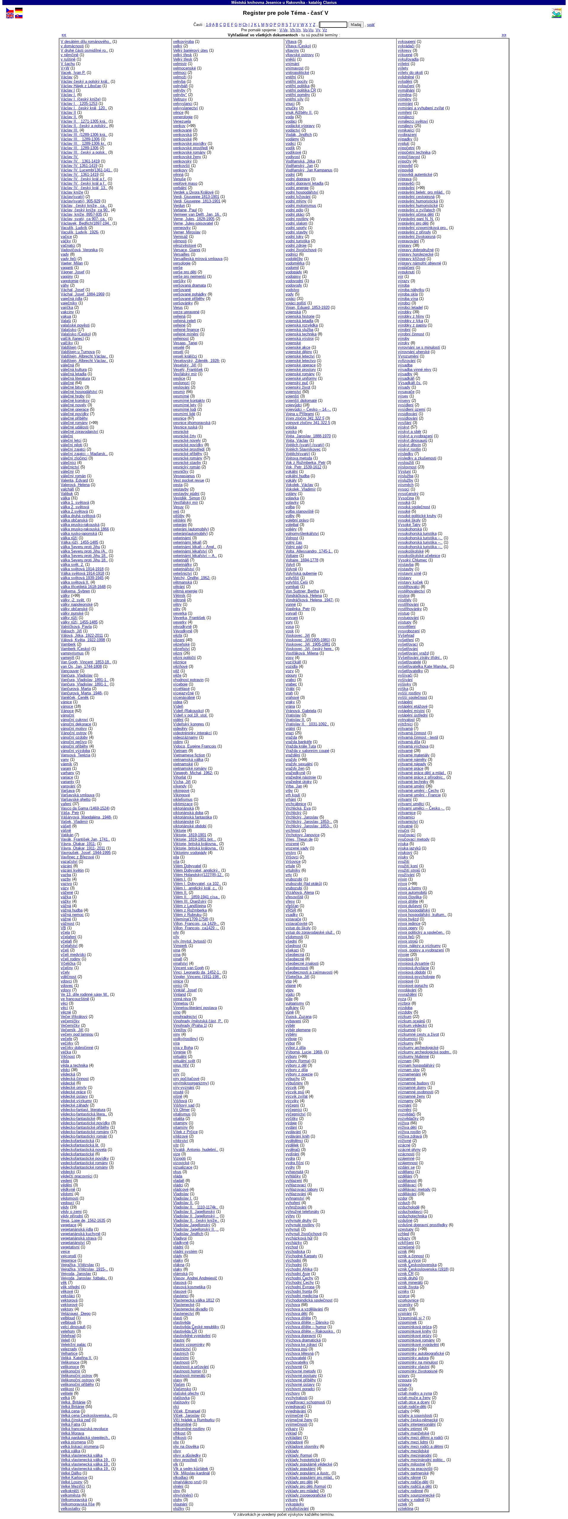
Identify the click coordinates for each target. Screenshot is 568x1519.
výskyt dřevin (409, 445)
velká (65, 1397)
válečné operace (75, 409)
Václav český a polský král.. (85, 81)
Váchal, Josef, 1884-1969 (82, 294)
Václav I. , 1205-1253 (79, 103)
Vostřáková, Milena (301, 653)
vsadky (291, 914)
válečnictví (70, 467)
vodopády (293, 272)
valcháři (67, 489)
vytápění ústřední (413, 715)
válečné (67, 383)
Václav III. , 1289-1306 (80, 139)
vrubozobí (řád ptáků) (303, 883)
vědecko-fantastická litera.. (84, 1114)
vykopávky (294, 1504)
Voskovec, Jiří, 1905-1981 (307, 644)
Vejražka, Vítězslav (77, 1265)
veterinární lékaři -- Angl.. (194, 547)
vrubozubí (293, 888)
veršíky (179, 281)
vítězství (180, 1140)
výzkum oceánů (411, 1021)
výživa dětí (407, 1127)
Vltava (290, 41)
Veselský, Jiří (184, 365)
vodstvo (292, 289)
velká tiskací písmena (80, 1446)
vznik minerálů (410, 1282)
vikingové (181, 790)
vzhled (403, 1234)
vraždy (291, 759)
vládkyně (180, 1242)
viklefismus (183, 799)
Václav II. (69, 117)
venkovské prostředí (190, 148)
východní (293, 1260)
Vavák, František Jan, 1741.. (85, 839)
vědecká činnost (75, 1078)
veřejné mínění (186, 334)
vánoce (67, 706)
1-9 (208, 24)
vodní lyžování (298, 196)
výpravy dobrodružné (416, 250)
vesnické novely (187, 440)
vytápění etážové (412, 706)
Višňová (180, 1101)
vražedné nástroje (300, 777)
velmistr (180, 63)
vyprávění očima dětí (416, 214)
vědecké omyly (74, 1087)
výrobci (404, 303)
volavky (292, 502)
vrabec (291, 684)
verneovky (182, 227)
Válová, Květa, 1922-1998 (83, 640)
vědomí (67, 1194)
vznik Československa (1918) (423, 1269)
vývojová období (412, 972)
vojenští (292, 396)
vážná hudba (72, 910)
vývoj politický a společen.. (421, 932)
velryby (179, 90)
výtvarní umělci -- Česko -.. (421, 808)
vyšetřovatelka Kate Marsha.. (423, 666)
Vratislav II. (295, 719)
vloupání (180, 1504)
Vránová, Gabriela (300, 711)
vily (176, 932)
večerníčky (70, 1021)
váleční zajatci (73, 449)
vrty (288, 875)
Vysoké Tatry (409, 524)
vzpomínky (407, 1349)
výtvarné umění (411, 786)
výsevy (404, 400)
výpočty (405, 161)
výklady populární (300, 1468)
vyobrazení (407, 134)
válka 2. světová (75, 507)
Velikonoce (70, 1362)
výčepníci (293, 1109)
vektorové (69, 1304)
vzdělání (405, 1176)
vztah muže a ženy (414, 1397)
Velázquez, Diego (76, 1313)
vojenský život (297, 387)
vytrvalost (406, 719)
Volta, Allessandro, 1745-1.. (309, 551)
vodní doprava (297, 179)
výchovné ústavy (300, 1384)
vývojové (405, 981)
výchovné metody (300, 1371)
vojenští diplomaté (301, 400)
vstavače (293, 919)
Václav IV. (69, 157)
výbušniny (294, 1083)
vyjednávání (295, 1411)
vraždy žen (294, 768)
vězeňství (181, 648)
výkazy (291, 1429)
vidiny (178, 742)
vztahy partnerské (413, 1473)
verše (178, 267)
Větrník (179, 595)
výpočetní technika (414, 152)
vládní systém (185, 1251)
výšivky (404, 684)
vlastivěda (182, 1322)
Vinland (179, 994)
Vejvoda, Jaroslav (76, 1273)
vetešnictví (182, 573)
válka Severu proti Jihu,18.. (84, 560)
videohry (180, 728)
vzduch (404, 1202)
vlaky (177, 1269)
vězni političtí (184, 657)
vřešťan (291, 906)
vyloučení (406, 86)
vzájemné (406, 1158)
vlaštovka (181, 1397)
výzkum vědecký (412, 1025)
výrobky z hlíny (411, 316)
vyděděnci (294, 1140)
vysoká (404, 502)
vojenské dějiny (298, 352)
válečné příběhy (74, 418)
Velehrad (68, 1335)
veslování (181, 387)
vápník (66, 764)
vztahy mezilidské (413, 1451)
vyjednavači (295, 1406)
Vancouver (70, 671)
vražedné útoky (298, 781)
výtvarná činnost (412, 733)
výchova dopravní (300, 1335)
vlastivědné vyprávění (192, 1335)
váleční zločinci (74, 458)
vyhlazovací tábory (301, 1189)
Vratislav (293, 715)
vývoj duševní (410, 906)
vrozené (292, 843)
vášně (66, 830)
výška (403, 688)
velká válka (70, 1451)
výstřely (405, 600)
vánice (66, 702)
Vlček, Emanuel (186, 1411)
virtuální (180, 1056)
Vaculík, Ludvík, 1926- (80, 232)
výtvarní (405, 799)
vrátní (290, 728)
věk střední (70, 1287)
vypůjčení (406, 267)
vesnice (179, 418)
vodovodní (294, 281)
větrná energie (185, 591)
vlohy (177, 1499)
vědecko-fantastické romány (85, 1132)
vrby (289, 790)
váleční (67, 436)
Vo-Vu (308, 30)
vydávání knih (297, 1136)
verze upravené (186, 312)
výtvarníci (406, 817)
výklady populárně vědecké (308, 1464)
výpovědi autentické (415, 174)
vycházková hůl (298, 1238)
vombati (292, 586)
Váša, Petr (70, 812)
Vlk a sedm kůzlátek (190, 1468)
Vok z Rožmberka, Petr (305, 462)
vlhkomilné (182, 1424)
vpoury (291, 675)
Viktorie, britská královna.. (195, 843)
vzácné (404, 1145)
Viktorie (179, 830)
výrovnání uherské (414, 352)
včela (65, 932)
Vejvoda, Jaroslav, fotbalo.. (84, 1278)
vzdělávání (407, 1194)
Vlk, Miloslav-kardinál (191, 1473)
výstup (403, 613)
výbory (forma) (297, 1061)
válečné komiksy (75, 400)
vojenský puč (296, 383)
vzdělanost (407, 1180)
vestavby (181, 489)
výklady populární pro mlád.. (309, 1477)
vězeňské (181, 644)
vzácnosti (406, 1154)
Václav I (68, 90)
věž (176, 671)
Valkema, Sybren (75, 591)
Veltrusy (180, 99)
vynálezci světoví (413, 121)
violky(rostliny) (185, 1039)
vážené (67, 892)
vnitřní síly (294, 99)
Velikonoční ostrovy (77, 1380)
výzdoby (405, 1012)
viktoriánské (183, 821)
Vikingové (181, 795)
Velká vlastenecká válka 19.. (85, 1460)
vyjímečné (294, 1415)
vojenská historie (299, 316)
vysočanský (408, 493)
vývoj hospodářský (414, 910)
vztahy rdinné (409, 1477)
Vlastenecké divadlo (190, 1309)
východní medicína (301, 1296)
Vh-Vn (295, 30)
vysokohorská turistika (417, 533)
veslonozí (181, 383)
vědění (66, 1185)
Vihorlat (179, 777)
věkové (67, 1291)
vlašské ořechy (186, 1393)
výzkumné (407, 1030)
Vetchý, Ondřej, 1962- (191, 578)
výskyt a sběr (409, 431)
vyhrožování (295, 1207)
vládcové (180, 1189)
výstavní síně (409, 573)
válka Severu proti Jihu (80, 547)
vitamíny (180, 1127)
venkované (182, 130)
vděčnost (68, 976)
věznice (179, 662)
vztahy (403, 1411)
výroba (403, 285)
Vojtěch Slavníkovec (303, 449)
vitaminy (180, 1123)
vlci (176, 1406)
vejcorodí (68, 1256)
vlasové (179, 1291)
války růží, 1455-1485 (79, 622)
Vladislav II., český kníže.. (196, 1220)
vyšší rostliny (409, 693)
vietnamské (183, 764)
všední (291, 941)
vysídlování (408, 418)
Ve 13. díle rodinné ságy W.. (85, 994)
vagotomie (69, 281)
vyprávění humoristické (418, 205)
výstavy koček (410, 582)
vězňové (180, 666)
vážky (66, 901)
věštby (179, 516)
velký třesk (182, 55)
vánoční (67, 715)
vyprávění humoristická (418, 201)
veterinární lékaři (187, 542)
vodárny (292, 139)
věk (64, 1282)
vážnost (67, 923)
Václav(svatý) (72, 196)
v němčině (69, 55)
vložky (178, 1508)
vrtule (290, 866)
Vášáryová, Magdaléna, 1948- (86, 817)
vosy (289, 657)
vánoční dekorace (76, 724)
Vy (318, 30)
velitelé (67, 1393)
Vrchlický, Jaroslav (301, 817)
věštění (179, 520)
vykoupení (407, 41)
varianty (67, 781)
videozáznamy (185, 737)
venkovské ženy (187, 157)
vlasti (177, 1318)
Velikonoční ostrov (76, 1375)
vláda (177, 1176)
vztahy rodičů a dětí (415, 1486)
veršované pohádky (189, 294)
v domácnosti (72, 46)
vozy (289, 671)
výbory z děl (295, 1065)
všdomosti (294, 937)
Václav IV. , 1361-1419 (80, 161)
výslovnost (407, 467)
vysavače (406, 391)
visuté (178, 1092)
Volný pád (293, 547)
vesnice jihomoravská (191, 422)
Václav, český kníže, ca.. (84, 205)
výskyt (403, 427)
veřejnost (181, 338)
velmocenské (184, 68)
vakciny (67, 312)
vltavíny (292, 50)
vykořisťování (297, 1508)
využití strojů (409, 870)
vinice (178, 981)
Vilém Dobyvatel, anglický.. (196, 870)
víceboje (180, 684)
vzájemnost (408, 1163)
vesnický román (186, 467)
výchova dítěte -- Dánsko (307, 1322)
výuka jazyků (409, 848)
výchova (292, 1304)
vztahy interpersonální (417, 1424)
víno (176, 1012)
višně (177, 1096)
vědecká (68, 1074)
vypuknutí (406, 272)
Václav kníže (72, 192)
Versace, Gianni (186, 250)
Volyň (290, 564)
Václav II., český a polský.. (84, 126)
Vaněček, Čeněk (75, 697)
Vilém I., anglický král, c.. (195, 888)
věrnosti (180, 241)
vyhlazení (293, 1180)
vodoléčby (294, 258)
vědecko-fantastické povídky (85, 1123)
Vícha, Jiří (182, 781)
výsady (404, 387)
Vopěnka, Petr (297, 609)
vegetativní (70, 1247)
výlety (403, 68)
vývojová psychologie (416, 976)
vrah (289, 693)
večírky (67, 1043)
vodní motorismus (300, 205)
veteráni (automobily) (191, 529)
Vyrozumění (408, 356)
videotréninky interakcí (192, 733)
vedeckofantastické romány (84, 1163)
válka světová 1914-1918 (82, 569)
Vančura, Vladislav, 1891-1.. (85, 680)
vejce (65, 1251)
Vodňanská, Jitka (300, 161)
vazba (66, 875)
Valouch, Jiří (71, 631)
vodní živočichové (301, 250)
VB (63, 928)
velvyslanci (182, 103)
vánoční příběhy (74, 746)
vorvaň (291, 613)
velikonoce (70, 1366)
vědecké (68, 1083)
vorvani (291, 617)
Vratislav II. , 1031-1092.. (307, 724)
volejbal (291, 524)
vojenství (293, 391)
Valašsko (68, 329)
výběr (290, 1025)
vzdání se (406, 1167)
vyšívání (405, 680)
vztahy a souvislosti (415, 1415)
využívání (406, 875)
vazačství (69, 861)
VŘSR (290, 910)
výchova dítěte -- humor (305, 1327)
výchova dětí (296, 1313)
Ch (245, 24)
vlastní (179, 1340)
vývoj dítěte (408, 901)
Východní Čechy (299, 1282)
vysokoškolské (411, 551)
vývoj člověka (410, 897)
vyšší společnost (412, 697)
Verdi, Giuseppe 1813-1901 (196, 196)
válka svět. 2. (72, 564)
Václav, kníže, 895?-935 (81, 214)
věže (177, 675)
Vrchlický (293, 812)
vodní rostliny (297, 219)
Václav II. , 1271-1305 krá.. (84, 121)
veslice (179, 378)
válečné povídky (75, 414)
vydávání (293, 1132)
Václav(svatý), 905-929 (80, 201)
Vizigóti (179, 1158)
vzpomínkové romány (416, 1340)
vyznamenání (409, 1074)
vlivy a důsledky (187, 1455)
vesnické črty (184, 436)
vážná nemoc (72, 914)
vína (176, 954)
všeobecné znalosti (302, 963)
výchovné (293, 1366)
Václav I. (68, 94)
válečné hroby (73, 396)
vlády (177, 1256)
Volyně (291, 569)
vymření (405, 112)
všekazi (292, 950)
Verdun (179, 205)
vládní (178, 1247)
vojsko (291, 431)
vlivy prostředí (185, 1460)
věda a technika (74, 1065)
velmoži (179, 77)
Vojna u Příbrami (299, 414)
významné (407, 1078)
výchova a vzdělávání (304, 1309)
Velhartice (69, 1353)
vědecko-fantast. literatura (83, 1109)
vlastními (181, 1358)
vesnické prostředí (189, 449)
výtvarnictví (408, 821)
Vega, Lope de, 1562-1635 (83, 1220)
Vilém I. (179, 879)
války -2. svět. (73, 600)
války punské (72, 613)
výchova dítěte (298, 1318)
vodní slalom (296, 223)
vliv (176, 1442)
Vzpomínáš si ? (411, 1318)
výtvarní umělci (411, 804)
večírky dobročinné (77, 1047)
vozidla (291, 666)
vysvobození (409, 631)
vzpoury (405, 1384)
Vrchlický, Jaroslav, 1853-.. (308, 821)
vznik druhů (408, 1278)
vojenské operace (300, 365)
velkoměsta (70, 1495)
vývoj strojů (408, 941)
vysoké (404, 511)
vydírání (292, 1154)
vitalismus (182, 1114)
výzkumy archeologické (418, 1047)
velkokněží (70, 1491)
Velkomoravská (74, 1499)
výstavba (406, 564)
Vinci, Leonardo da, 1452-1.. (197, 972)
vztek (402, 1504)
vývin (402, 879)
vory (289, 622)
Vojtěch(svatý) (297, 453)
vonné (290, 604)
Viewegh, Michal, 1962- (193, 773)
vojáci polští (295, 303)
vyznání (405, 1105)
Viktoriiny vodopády (190, 852)
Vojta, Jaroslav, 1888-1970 (308, 436)
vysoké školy (409, 520)
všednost (293, 945)
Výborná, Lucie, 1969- (304, 1052)
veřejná (179, 316)
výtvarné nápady (412, 764)
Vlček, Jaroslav (186, 1415)
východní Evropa (299, 1287)
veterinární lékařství (190, 551)
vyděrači (292, 1149)
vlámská (180, 1273)
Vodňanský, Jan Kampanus (309, 170)
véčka (66, 1052)
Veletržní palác (73, 1344)
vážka (66, 897)
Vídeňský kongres (188, 724)
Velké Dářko (71, 1473)
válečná (67, 365)
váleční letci (71, 440)
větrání (179, 586)
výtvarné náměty (412, 759)
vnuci (290, 103)
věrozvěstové (184, 245)
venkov (179, 126)
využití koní (408, 866)
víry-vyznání (183, 1087)
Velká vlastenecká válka (81, 1455)
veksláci (68, 1296)
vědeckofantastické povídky (85, 1158)
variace (67, 777)
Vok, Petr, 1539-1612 (303, 467)
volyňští (292, 578)
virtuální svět (184, 1061)
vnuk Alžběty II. (299, 112)
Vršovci (291, 857)
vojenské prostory (300, 369)
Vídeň (178, 706)
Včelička (68, 963)
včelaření (68, 937)
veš (176, 511)
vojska (291, 427)
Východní (293, 1265)
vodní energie (297, 188)
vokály (291, 480)
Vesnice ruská (185, 427)
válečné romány (74, 422)
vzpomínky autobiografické (421, 1353)
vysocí (403, 489)
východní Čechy (299, 1278)
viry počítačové (186, 1078)
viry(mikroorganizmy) (191, 1083)
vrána (290, 706)
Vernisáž (180, 236)
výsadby (405, 374)
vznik (402, 1251)
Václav (66, 77)
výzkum (405, 1016)
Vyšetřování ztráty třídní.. (420, 657)
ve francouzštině (75, 999)
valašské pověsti (75, 325)
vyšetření (406, 640)
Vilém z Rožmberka (190, 910)
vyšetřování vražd (413, 653)
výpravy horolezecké (415, 254)
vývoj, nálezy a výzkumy (419, 945)
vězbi (177, 635)
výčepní (292, 1105)
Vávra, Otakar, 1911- (78, 843)
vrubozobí (293, 879)
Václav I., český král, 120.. (84, 108)
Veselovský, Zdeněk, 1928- (196, 360)
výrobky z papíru (412, 325)
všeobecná (294, 954)
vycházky (293, 1242)
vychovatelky (296, 1362)
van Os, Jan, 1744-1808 (81, 666)
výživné (404, 1140)
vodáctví (292, 130)
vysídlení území (411, 409)
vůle (289, 999)
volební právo (297, 520)
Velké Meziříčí (73, 1486)
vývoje (403, 954)
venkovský (182, 161)
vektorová (69, 1300)
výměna (405, 94)
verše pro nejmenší (189, 276)
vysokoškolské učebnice (419, 555)
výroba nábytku (411, 289)
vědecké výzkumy (76, 1101)
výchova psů (296, 1349)
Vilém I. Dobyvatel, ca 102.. (197, 883)
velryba (179, 81)
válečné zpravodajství (79, 431)
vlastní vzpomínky (189, 1344)
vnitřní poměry (297, 94)
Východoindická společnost (309, 1300)
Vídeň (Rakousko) (188, 711)
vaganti (67, 267)
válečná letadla (73, 374)
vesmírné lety (184, 405)
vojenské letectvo (300, 360)
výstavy (405, 578)
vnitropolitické (297, 72)
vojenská (293, 312)
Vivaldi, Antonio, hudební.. (195, 1149)
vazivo (66, 883)
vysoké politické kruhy (417, 516)
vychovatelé (295, 1358)
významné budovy (413, 1083)
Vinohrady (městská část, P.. (198, 1021)
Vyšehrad (406, 635)
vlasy (177, 1380)
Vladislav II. (183, 1202)
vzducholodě (408, 1207)
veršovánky (183, 303)
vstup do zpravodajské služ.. (310, 932)
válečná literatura (75, 378)
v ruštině (68, 59)
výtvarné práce (410, 768)
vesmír (179, 391)
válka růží (69, 538)
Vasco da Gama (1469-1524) (85, 808)
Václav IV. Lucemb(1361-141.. (86, 170)
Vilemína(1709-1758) (190, 919)
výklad (291, 1433)
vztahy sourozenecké (416, 1495)
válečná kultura (74, 369)
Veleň (65, 1340)
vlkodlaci (180, 1477)
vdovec (67, 985)
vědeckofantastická (77, 1140)
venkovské (182, 139)
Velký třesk (182, 59)
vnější (290, 59)
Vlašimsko (182, 1389)
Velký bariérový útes (190, 50)
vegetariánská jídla (77, 1229)
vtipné (290, 985)
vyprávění (406, 188)
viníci (177, 985)
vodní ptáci (294, 214)
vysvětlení (407, 626)
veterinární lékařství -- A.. (195, 555)
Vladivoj (180, 1238)
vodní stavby (296, 232)
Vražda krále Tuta (300, 746)
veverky (180, 622)
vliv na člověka (186, 1446)
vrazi (289, 733)
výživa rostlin (409, 1132)
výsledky (405, 453)
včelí (65, 950)
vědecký (68, 1171)
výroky (403, 343)
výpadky (405, 139)
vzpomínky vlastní (414, 1366)
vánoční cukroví (74, 719)
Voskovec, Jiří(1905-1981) (307, 640)
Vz (324, 30)
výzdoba (405, 1007)
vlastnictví (182, 1349)
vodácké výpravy (300, 126)
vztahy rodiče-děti (413, 1482)
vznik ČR (406, 1273)
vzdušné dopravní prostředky (423, 1225)
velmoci (179, 72)
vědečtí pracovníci (76, 1176)
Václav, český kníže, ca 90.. (85, 210)
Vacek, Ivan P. (73, 72)
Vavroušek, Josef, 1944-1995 (86, 852)
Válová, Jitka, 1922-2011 (82, 635)
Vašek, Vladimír (74, 821)
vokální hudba (297, 476)
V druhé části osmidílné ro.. (84, 50)
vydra (290, 1158)
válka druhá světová (78, 516)
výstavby (406, 569)
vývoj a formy (409, 888)
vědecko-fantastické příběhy (85, 1127)
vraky (290, 702)
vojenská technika (301, 334)
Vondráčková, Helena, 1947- (309, 600)
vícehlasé (181, 688)
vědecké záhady (75, 1105)
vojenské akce (297, 347)
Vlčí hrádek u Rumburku (193, 1420)
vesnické (180, 431)
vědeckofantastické (77, 1154)
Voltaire (291, 555)
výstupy (405, 622)
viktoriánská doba (188, 812)
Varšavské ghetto (76, 799)
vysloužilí (406, 462)
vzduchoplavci (410, 1211)
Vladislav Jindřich (188, 1234)
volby (290, 516)
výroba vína (408, 298)
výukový (405, 852)
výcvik (291, 1087)
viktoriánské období (189, 826)
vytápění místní (411, 711)
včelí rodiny (70, 959)
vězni (177, 653)
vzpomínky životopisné (418, 1371)
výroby (403, 338)
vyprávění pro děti (413, 223)
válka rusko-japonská (79, 533)
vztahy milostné (411, 1464)
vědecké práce (73, 1092)
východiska (295, 1251)
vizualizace (182, 1167)
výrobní (404, 329)
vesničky (180, 471)
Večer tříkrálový (74, 1016)
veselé (178, 347)
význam (405, 1061)
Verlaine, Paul (185, 210)
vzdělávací (407, 1185)
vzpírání (405, 1313)
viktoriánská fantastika (192, 817)
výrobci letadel (410, 307)
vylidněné (406, 77)
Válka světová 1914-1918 (82, 573)
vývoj (402, 883)
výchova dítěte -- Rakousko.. (310, 1331)
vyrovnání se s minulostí (419, 347)
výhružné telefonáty (302, 1211)
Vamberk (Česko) (75, 648)
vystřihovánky (410, 609)
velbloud (68, 1318)
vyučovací (407, 835)
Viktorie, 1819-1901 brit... (194, 839)
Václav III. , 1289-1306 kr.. (83, 143)
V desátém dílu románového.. (86, 41)
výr (400, 276)
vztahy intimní (410, 1429)
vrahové (292, 697)
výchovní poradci (300, 1389)
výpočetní (406, 148)
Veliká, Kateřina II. (76, 1358)
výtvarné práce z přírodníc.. (421, 777)
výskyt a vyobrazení (415, 436)
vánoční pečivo (74, 742)
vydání (291, 1127)
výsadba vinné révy (414, 369)
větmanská (182, 582)
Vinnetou (180, 1003)
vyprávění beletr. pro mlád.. (421, 192)
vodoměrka (294, 263)
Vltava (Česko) (298, 46)
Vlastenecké (183, 1304)
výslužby (405, 480)
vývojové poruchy (413, 985)
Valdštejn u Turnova (78, 352)
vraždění (292, 755)
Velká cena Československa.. (86, 1415)
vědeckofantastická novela (83, 1149)
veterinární (182, 538)
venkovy (180, 170)
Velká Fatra (70, 1424)
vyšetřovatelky (410, 671)
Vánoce (67, 711)
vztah (402, 1389)
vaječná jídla (71, 298)
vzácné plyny (409, 1149)
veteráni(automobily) (190, 533)
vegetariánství (73, 1242)
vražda (291, 737)
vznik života (408, 1287)
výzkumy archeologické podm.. (424, 1052)
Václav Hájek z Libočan (81, 86)
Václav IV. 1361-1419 (79, 165)
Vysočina (406, 498)
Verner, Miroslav (187, 232)
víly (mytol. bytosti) (189, 941)
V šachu (68, 63)
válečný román (73, 476)
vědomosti (69, 1198)
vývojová (405, 959)
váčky (66, 241)
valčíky (67, 343)
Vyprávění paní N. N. (416, 219)
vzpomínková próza (415, 1327)
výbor (290, 1043)
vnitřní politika (297, 86)
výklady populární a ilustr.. (307, 1473)
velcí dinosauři (73, 1327)
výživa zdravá (410, 1136)
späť (371, 24)
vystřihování (408, 604)
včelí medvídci (73, 954)
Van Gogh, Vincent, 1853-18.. (86, 662)
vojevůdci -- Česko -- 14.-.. (308, 409)
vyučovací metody (414, 839)
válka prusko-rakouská (80, 524)
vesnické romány (187, 458)
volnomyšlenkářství (302, 533)
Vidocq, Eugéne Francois (194, 746)
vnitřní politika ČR (300, 90)
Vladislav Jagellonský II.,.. (196, 1229)
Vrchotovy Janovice (302, 835)
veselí (178, 352)
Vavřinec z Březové (77, 857)
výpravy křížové (411, 258)
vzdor (402, 1198)
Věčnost (68, 1056)
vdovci (66, 981)
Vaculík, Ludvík (74, 227)
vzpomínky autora (413, 1358)
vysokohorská (410, 529)
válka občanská (74, 520)
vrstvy (290, 852)
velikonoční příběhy (77, 1384)
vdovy (66, 990)
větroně (179, 600)
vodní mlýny (295, 201)
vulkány (292, 1007)
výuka (403, 843)
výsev (403, 396)
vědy (65, 1207)
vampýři (67, 657)
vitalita (178, 1118)
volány (291, 493)
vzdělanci (406, 1171)
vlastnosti (181, 1362)
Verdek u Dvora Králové (193, 192)
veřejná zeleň (184, 321)
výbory (291, 1056)
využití (403, 861)
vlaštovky (181, 1402)
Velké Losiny (72, 1482)
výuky (403, 857)
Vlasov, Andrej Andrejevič (195, 1278)
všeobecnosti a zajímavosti (309, 972)
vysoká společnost (414, 507)
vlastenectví (183, 1313)
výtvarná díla (409, 742)
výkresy (405, 50)
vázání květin (72, 870)
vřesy (290, 901)
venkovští (181, 165)
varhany (67, 773)
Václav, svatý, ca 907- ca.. (84, 219)
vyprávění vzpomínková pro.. (423, 227)
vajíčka (67, 307)
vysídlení (406, 405)
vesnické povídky (188, 445)
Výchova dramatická (303, 1340)
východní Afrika (298, 1269)
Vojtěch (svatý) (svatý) (304, 445)
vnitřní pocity (296, 81)
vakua (66, 316)
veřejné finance (186, 329)
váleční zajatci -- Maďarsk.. (84, 453)
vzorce (403, 1296)
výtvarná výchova (413, 746)
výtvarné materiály (414, 755)
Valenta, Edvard (74, 480)
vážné (66, 919)
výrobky (405, 312)
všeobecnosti (296, 968)
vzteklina (405, 1508)
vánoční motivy (74, 728)
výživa (403, 1123)
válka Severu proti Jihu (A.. (84, 551)
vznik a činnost (411, 1256)
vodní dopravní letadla (304, 183)
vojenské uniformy (301, 378)
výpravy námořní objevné (419, 263)
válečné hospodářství (79, 391)
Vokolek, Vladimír (300, 489)
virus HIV (181, 1065)
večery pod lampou (77, 1034)
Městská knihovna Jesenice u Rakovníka (268, 2)
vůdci (290, 994)
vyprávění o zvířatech (416, 210)
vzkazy (404, 1238)
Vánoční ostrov (74, 733)
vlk (175, 1464)
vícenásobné (184, 697)
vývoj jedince (409, 923)
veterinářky (182, 564)
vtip (288, 981)
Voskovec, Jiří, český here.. (309, 648)
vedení (66, 1180)
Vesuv (178, 507)
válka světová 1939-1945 (82, 578)
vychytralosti (296, 1397)
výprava (405, 179)
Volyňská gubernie (301, 573)
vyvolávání (407, 990)
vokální (291, 471)
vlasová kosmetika (189, 1287)
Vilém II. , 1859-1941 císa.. (196, 897)
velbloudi (68, 1322)
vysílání (405, 422)
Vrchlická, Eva (298, 808)
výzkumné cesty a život (418, 1034)
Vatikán (67, 835)
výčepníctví (295, 1114)
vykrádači (406, 46)
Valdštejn (68, 347)
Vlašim (179, 1384)
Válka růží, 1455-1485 (79, 542)
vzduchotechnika (412, 1216)
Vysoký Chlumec (412, 560)
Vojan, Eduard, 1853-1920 (307, 307)
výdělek (292, 1145)
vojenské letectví (300, 356)
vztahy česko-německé (418, 1420)
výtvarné (405, 750)
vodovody (293, 285)
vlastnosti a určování (191, 1366)
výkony (291, 1499)
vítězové (180, 1136)
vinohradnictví (185, 1016)
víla (176, 861)
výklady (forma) (298, 1455)
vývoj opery (408, 928)
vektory (67, 1309)
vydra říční (294, 1163)
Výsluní (404, 471)
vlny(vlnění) (183, 1495)
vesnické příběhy (187, 453)
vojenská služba (299, 329)
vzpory (403, 1375)
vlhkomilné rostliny (189, 1429)
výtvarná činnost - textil (418, 737)
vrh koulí (292, 795)
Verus (178, 307)
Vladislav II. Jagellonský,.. (196, 1216)
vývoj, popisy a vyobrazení (421, 950)
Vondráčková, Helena (303, 595)
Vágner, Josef (72, 272)
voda (289, 117)
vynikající (406, 130)
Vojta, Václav (296, 440)
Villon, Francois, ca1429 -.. (196, 928)
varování (68, 786)
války (65, 595)
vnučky (291, 108)
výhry (290, 1216)
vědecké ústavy (74, 1096)
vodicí (290, 143)
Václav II (68, 112)
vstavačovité (296, 923)
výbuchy (292, 1078)
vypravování (408, 241)
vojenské (293, 343)
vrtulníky (292, 870)
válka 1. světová (75, 502)
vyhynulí (292, 1229)
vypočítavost (409, 157)
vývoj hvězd (408, 919)
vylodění (405, 81)
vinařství (180, 963)
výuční (403, 830)
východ (291, 1247)
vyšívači (405, 675)
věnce (178, 112)
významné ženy (411, 1096)
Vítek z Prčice (185, 1132)
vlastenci (180, 1296)
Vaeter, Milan (72, 263)
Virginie (179, 1052)
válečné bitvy (72, 387)
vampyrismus (72, 653)
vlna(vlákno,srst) (187, 1482)
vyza (402, 999)
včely (65, 972)
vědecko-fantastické (78, 1118)
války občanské (74, 609)
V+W (65, 68)
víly (176, 937)
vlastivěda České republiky (196, 1327)
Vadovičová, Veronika (79, 250)
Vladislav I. (182, 1198)
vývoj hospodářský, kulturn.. (422, 914)
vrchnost (292, 830)
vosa (289, 626)
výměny (405, 99)
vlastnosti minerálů (189, 1375)
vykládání (293, 1437)
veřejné (179, 325)
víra (176, 1043)
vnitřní (290, 77)
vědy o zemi (71, 1211)
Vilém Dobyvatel (187, 866)
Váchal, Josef (72, 289)
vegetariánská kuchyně (80, 1234)
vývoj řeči (406, 937)
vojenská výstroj (299, 338)
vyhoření (292, 1202)
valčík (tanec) (72, 338)
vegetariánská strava (78, 1238)
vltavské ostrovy (299, 55)
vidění (178, 719)
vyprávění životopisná (416, 236)
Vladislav (181, 1194)
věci (64, 1003)
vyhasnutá (294, 1171)
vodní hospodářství (301, 192)
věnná (178, 174)
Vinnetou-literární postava (195, 1007)
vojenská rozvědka (301, 325)
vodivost (292, 157)
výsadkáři (406, 378)
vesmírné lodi (184, 409)
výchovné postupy (301, 1375)
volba (290, 507)
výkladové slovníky (302, 1446)
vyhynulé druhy (298, 1220)
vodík (290, 148)
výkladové (294, 1442)
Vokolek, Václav (299, 484)
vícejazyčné (183, 693)
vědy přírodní (72, 1216)
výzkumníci (408, 1039)
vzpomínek (407, 1322)
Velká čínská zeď (76, 1420)
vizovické (181, 1163)
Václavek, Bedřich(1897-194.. (86, 223)
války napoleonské (77, 604)
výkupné (405, 55)
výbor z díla (295, 1047)
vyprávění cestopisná (416, 196)
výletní (403, 63)
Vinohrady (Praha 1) (190, 1025)
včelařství (69, 945)
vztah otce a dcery (414, 1402)
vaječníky (69, 303)
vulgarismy (294, 1003)
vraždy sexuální (299, 764)
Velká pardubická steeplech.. (85, 1437)
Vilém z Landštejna (189, 906)
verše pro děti (184, 272)
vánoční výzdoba (75, 750)
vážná (66, 906)
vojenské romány (300, 374)
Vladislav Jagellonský (191, 1225)
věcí (64, 1007)
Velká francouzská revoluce (84, 1429)
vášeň (66, 826)
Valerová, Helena (75, 484)
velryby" (180, 94)
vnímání (292, 63)
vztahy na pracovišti (415, 1468)
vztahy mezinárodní (415, 1455)
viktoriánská (183, 808)
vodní (290, 174)
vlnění (178, 1486)
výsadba (405, 365)
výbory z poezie (299, 1074)
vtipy (289, 990)
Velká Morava (72, 1433)
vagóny (67, 276)
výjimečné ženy (298, 1420)
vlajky (178, 1260)
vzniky (403, 1291)
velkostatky (70, 1508)
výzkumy (406, 1043)
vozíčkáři (293, 662)
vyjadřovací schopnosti (305, 1402)
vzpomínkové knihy (414, 1331)
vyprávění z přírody (414, 232)
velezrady (69, 1349)
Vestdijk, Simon (186, 498)
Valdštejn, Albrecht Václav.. (84, 356)
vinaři (177, 959)
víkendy (180, 786)
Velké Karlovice (74, 1477)
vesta (178, 484)
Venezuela (182, 121)
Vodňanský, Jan (299, 165)
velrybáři (180, 86)
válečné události (74, 427)
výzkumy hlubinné (413, 1056)
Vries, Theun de (299, 839)
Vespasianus (184, 476)
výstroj (403, 595)
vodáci (291, 121)
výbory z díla (296, 1070)
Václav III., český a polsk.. (84, 152)
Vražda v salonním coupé (307, 750)
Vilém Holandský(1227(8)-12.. (198, 875)
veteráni (180, 524)
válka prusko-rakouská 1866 (85, 529)
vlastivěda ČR (185, 1331)
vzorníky (405, 1304)
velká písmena (73, 1442)
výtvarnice (407, 812)
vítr (176, 1145)
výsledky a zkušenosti (417, 458)
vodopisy (293, 276)
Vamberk (68, 644)
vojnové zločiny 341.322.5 (307, 422)
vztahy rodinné (410, 1491)
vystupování (408, 617)
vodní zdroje (295, 245)
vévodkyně (182, 626)
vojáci (290, 298)
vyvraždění (407, 994)
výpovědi (405, 170)
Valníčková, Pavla (76, 626)
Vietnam (180, 750)
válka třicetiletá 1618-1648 (83, 586)
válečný (67, 471)
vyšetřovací (408, 644)
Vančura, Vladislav (77, 675)
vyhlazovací (295, 1185)
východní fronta (298, 1291)
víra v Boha (183, 1047)
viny (176, 1034)
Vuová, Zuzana (298, 1016)
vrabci (290, 680)
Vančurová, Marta (76, 688)
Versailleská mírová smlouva (197, 258)
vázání (66, 866)
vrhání (290, 799)
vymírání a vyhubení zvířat (421, 108)
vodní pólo (294, 210)
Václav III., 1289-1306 (80, 148)
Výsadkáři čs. (410, 383)
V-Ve (284, 30)
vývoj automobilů (412, 892)
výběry (291, 1034)
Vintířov (179, 1030)
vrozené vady (297, 848)
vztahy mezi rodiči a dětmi (420, 1446)
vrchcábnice (295, 804)
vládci (178, 1185)
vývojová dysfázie (413, 968)
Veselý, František (188, 369)
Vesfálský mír (185, 374)
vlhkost (179, 1433)
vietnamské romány (190, 768)
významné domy (412, 1087)
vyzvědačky (408, 1118)
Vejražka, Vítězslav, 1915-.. (84, 1269)
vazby (66, 879)
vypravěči (406, 183)
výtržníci (405, 724)
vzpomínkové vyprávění (418, 1344)
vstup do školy (298, 928)
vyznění (405, 1109)
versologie (182, 263)
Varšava (68, 790)
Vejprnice (68, 1260)
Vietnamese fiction (189, 755)
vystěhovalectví (411, 591)
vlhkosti (179, 1437)
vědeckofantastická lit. (80, 1145)
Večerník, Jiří (72, 1030)
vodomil (292, 267)
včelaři (66, 941)
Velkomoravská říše (78, 1504)
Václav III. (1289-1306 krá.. (84, 134)
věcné (66, 1012)
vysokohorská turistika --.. (420, 538)
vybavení (293, 1021)
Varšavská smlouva (77, 795)
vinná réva (182, 999)
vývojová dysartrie (413, 963)
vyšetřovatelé (409, 662)
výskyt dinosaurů (412, 440)
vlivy (177, 1451)
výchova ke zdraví (301, 1344)
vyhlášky (293, 1176)
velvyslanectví (185, 108)
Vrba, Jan (293, 786)
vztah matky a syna (415, 1393)
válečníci (68, 462)
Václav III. (69, 130)
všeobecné (294, 959)
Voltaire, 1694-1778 (301, 560)
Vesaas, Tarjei (185, 343)
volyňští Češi (296, 582)
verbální (180, 188)
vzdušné (405, 1220)
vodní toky (294, 236)
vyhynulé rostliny (299, 1225)
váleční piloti (71, 445)
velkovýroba (183, 41)
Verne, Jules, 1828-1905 (193, 219)
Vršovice (293, 861)
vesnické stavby (187, 462)
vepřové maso (185, 183)
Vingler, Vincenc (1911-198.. (197, 976)
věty (176, 609)
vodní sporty (296, 227)
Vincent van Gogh (188, 968)
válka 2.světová (74, 511)
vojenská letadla (299, 321)
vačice (66, 236)
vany (65, 759)
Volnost (291, 538)
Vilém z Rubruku (187, 914)
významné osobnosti (415, 1092)
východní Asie (297, 1273)
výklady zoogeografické (305, 1495)
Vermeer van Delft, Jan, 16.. (197, 214)
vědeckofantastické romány (84, 1167)
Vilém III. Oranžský (189, 901)
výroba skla (408, 294)
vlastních (181, 1353)
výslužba (405, 476)
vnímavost (294, 68)
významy (406, 1101)
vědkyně (68, 1189)
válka (65, 498)
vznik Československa (417, 1265)
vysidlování (407, 414)
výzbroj (404, 1003)
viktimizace (183, 804)
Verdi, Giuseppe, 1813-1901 (196, 201)
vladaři (178, 1180)
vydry (290, 1167)
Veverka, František (189, 617)
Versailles (181, 254)
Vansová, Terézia (75, 755)
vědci (65, 1070)
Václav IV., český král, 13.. (84, 188)
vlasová (179, 1282)
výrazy (403, 281)
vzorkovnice (408, 1300)
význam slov (409, 1070)
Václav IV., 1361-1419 (80, 174)
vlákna (178, 1265)
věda (65, 1061)
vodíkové (293, 152)
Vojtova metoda (298, 458)
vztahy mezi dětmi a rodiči (420, 1437)
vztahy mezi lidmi (413, 1442)
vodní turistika (297, 241)
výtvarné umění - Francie (419, 795)
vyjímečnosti (296, 1424)
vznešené (406, 1247)
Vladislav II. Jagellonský (194, 1211)
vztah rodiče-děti (412, 1406)
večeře (66, 1039)
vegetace (68, 1225)
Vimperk (180, 945)
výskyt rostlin (409, 449)
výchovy (292, 1393)
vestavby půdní (186, 493)
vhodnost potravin (188, 680)
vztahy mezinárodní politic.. (421, 1460)
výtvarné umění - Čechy (418, 790)
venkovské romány (189, 152)
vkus (177, 1171)
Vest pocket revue (188, 480)
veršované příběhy (189, 298)
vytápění (405, 702)
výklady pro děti (299, 1482)
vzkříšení (406, 1242)
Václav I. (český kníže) (81, 99)
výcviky (292, 1101)
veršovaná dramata (189, 285)
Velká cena (70, 1411)
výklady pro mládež (302, 1491)
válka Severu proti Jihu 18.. (84, 555)
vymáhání (406, 90)
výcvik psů (294, 1092)
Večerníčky (70, 1025)
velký (177, 46)
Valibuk (67, 493)
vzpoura (405, 1380)
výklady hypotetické (302, 1460)
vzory (402, 1309)
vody (289, 294)
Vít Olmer (181, 1109)
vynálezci (406, 117)
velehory (68, 1331)
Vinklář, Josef (185, 990)
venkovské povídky (189, 143)
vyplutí (403, 143)
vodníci (291, 254)
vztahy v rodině (411, 1499)
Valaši (66, 321)
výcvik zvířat (296, 1096)
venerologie (183, 117)
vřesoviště (294, 897)
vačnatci (68, 245)
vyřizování (407, 360)
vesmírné (181, 396)
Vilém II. (180, 892)
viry (176, 1070)
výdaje (291, 1123)
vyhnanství (294, 1198)
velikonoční (70, 1371)
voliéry (291, 529)
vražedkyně (295, 773)
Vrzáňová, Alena (299, 892)
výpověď (405, 165)
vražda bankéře (298, 742)
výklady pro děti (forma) (305, 1486)
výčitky (291, 1118)
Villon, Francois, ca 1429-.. (196, 923)
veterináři (181, 560)
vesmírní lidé (184, 414)
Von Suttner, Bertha (302, 591)
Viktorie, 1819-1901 (189, 835)
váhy (65, 285)
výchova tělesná (299, 1353)
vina (176, 950)
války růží (69, 617)
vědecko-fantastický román (84, 1136)
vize (176, 1154)
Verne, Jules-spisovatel (193, 223)
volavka (292, 498)
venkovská (182, 134)
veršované (182, 289)
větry (177, 604)
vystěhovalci (408, 586)
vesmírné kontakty (189, 400)
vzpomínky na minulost (418, 1362)
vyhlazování (295, 1194)
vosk (289, 631)
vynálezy (405, 126)
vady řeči (68, 258)
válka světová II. (75, 582)
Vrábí (290, 688)
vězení (179, 640)
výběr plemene (298, 1030)
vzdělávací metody (414, 1189)
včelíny (67, 968)
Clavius (330, 2)
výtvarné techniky (413, 781)
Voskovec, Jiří (297, 635)
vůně (289, 1012)
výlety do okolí (410, 72)
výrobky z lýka (410, 321)
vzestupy (406, 1229)
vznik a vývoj (409, 1260)
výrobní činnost (411, 334)
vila (176, 857)
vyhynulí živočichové (303, 1234)
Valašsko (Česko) (76, 334)
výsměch (406, 484)
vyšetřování (408, 648)
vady (65, 254)
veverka (180, 613)
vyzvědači (406, 1114)
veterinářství (183, 569)
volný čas (293, 542)
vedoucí (67, 1202)
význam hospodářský (416, 1065)
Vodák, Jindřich (298, 134)
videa (177, 702)
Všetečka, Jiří (297, 976)
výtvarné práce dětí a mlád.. (422, 773)
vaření (66, 804)
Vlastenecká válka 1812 (193, 1300)
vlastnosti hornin (187, 1371)
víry (176, 1074)
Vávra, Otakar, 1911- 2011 (83, 848)
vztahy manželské (413, 1433)
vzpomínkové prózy (415, 1335)
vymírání (405, 103)
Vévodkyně (182, 631)
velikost (67, 1389)
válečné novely (73, 405)
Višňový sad (183, 1105)
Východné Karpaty (301, 1256)
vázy (65, 888)
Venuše (179, 179)
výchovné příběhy (300, 1380)
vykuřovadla (408, 59)
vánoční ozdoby (74, 737)
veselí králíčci (185, 356)
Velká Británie (73, 1402)
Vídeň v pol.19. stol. (190, 715)
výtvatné (405, 826)
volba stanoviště (299, 511)
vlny (176, 1491)
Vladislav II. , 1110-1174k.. (195, 1207)
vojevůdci (293, 405)
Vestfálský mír (185, 502)
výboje (291, 1039)
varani (66, 768)
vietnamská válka (188, 759)
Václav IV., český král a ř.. (83, 179)
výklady (292, 1451)
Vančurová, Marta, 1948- (82, 693)
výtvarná (405, 728)
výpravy (405, 245)
